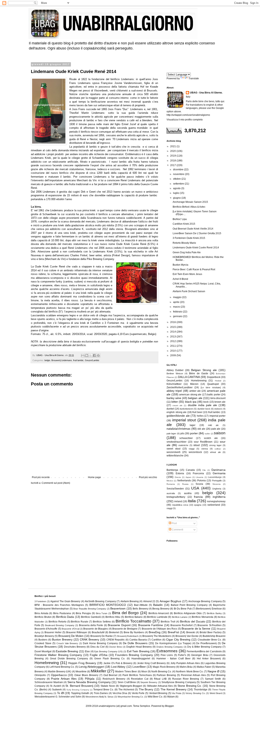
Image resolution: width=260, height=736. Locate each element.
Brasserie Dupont (119, 625)
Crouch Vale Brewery (67, 643)
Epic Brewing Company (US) (108, 651)
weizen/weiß (173, 452)
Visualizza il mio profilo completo (185, 119)
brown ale (219, 401)
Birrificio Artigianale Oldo (188, 613)
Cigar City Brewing (178, 639)
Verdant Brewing (158, 693)
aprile (176, 302)
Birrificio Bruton (43, 617)
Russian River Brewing (185, 678)
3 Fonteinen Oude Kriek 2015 (189, 238)
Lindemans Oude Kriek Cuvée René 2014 (196, 247)
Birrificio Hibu (112, 617)
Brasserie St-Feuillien (209, 625)
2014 (173, 331)
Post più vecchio (148, 477)
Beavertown (118, 608)
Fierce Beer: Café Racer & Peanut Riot (194, 269)
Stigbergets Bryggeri (131, 686)
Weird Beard (216, 693)
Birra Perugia (83, 613)
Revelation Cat (139, 678)
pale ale (215, 428)
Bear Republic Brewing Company (89, 608)
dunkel (170, 408)
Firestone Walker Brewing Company (58, 655)
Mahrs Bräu (186, 666)
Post (174, 523)
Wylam (171, 696)
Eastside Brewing (67, 651)
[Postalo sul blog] (87, 355)
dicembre (178, 169)
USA (195, 488)
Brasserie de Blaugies (95, 628)
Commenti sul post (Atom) (56, 483)
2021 (173, 146)
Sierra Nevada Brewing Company (89, 682)
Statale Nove (108, 686)
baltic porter (213, 394)
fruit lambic (78, 360)
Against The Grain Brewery (65, 601)
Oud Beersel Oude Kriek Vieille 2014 (193, 228)
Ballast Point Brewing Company (189, 605)
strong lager (215, 445)
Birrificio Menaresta (202, 617)
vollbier (217, 449)
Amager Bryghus (170, 601)
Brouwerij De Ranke (101, 636)
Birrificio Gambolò (91, 617)
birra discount (217, 398)
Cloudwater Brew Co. (210, 639)
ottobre (177, 178)
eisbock (218, 409)
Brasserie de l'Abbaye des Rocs (159, 628)
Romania (171, 484)
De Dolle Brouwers (135, 643)
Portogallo (217, 480)
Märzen (194, 384)
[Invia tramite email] (83, 355)
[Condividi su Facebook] (94, 355)
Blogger (169, 706)
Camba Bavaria (138, 639)
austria (188, 493)
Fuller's (182, 655)
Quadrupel (213, 384)
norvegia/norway (216, 501)
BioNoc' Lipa (180, 219)
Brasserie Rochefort (181, 625)
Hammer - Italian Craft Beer (173, 658)
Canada (190, 470)
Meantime (81, 671)
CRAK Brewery (89, 639)
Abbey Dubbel (175, 370)
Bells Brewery (140, 608)
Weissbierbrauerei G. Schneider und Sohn (58, 696)
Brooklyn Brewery (44, 636)
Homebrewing (199, 380)
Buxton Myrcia (180, 264)
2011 (173, 345)
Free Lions (167, 655)
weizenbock (195, 452)
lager (192, 425)
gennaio (178, 316)
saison (219, 433)
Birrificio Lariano (180, 617)
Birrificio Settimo (102, 621)
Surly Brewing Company (77, 690)
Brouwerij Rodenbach (127, 636)
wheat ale (215, 452)
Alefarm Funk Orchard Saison (189, 291)
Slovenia (216, 484)
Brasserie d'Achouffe (46, 628)
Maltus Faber (204, 666)
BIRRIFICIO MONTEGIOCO (107, 604)
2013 (173, 336)
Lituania (199, 477)
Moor (144, 671)
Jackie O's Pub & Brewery (117, 663)
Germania (219, 473)
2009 (173, 355)
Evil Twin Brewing (138, 651)
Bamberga (172, 470)
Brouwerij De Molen (70, 635)
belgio (47, 360)
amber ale (195, 390)
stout (196, 445)
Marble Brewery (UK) (59, 671)
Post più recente (41, 477)
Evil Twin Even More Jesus (187, 274)
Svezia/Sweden (175, 488)
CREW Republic (115, 639)
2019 (173, 155)
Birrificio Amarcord (158, 613)
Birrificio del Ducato (192, 621)
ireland (178, 501)
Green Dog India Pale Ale (187, 252)
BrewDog (154, 632)
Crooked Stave (43, 643)
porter (194, 433)
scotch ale (211, 438)
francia (198, 496)
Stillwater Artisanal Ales (160, 686)
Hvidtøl (218, 381)
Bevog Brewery (160, 608)
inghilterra (219, 496)
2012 (173, 341)
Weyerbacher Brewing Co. (131, 696)
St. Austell (55, 686)
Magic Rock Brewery (164, 666)
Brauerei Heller (53, 632)
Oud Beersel (110, 675)
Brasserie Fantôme (150, 625)
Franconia (198, 473)
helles (200, 415)
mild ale (213, 425)
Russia (185, 484)
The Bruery (146, 689)
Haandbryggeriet (140, 658)
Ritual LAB (160, 678)
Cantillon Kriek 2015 (184, 223)
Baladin (158, 604)
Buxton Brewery (62, 639)
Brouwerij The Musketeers (156, 636)
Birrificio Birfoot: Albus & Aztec (189, 206)
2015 (173, 327)
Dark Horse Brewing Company (100, 643)
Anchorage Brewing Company (205, 601)
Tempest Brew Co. (103, 689)
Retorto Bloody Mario (184, 242)
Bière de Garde (198, 373)
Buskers (42, 639)
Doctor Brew (115, 647)
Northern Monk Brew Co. (189, 671)
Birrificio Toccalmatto (134, 621)
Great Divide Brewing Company (69, 658)
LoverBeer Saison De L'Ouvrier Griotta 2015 (197, 233)
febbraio (178, 311)
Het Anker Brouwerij (209, 658)
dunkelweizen (186, 409)
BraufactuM (98, 632)
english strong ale (176, 412)
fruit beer (197, 412)
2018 (173, 160)
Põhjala (89, 678)
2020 (173, 151)
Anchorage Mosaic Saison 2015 (190, 202)
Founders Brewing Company (134, 655)
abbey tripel (174, 390)
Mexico (170, 481)
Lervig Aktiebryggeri (91, 666)
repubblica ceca (180, 505)
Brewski (190, 632)
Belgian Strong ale (204, 370)
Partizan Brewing (166, 675)
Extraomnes (167, 651)
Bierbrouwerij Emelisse (209, 608)
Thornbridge (200, 689)
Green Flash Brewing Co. (109, 658)
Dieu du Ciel (97, 646)
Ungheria (216, 488)
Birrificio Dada (65, 616)
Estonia (180, 473)
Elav (87, 651)
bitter (174, 401)
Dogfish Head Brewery (139, 646)
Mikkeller (98, 671)
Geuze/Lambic (92, 360)
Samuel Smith (213, 678)
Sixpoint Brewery (148, 682)
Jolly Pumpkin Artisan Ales (185, 663)
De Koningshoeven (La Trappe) (173, 643)
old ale (201, 428)
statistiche (183, 445)
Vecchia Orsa (120, 693)
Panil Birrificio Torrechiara (137, 675)
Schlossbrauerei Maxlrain (49, 682)
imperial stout (184, 420)
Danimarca (218, 469)
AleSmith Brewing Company (100, 601)
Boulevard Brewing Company (59, 625)
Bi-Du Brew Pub (183, 608)
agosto (177, 188)
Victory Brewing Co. (195, 693)
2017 (173, 165)
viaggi (191, 448)
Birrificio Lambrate (157, 617)
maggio (177, 297)
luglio (176, 193)
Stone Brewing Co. (190, 685)
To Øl (60, 693)
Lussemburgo (215, 477)
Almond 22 (149, 601)
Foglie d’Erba (98, 655)
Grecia (178, 477)
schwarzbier (186, 438)
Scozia (199, 484)
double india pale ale (202, 405)
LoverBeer (139, 666)
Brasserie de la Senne (196, 628)
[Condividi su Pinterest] (98, 355)
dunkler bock (203, 409)
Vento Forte (138, 693)
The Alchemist (126, 689)
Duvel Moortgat (43, 651)
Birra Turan (101, 613)
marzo (177, 306)
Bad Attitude (141, 605)
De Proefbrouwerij (206, 643)
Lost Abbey (118, 666)
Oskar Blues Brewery (86, 675)
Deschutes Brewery (75, 646)
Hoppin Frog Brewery (82, 663)
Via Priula (176, 693)
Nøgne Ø (213, 671)
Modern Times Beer (126, 671)
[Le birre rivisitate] (211, 387)
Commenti (177, 529)
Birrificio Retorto (57, 621)
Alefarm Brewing (129, 601)
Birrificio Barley (214, 613)
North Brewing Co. (161, 671)
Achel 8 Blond (180, 279)
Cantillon (156, 639)
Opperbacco (59, 675)
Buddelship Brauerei (214, 636)
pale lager (171, 433)
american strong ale (190, 394)
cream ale (177, 405)
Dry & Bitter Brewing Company (204, 646)
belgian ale (195, 398)
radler (207, 433)
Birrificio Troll (168, 621)
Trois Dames (101, 693)
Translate (193, 78)
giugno (177, 197)
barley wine (174, 398)
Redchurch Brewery (114, 678)
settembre (179, 183)
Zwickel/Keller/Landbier (180, 387)
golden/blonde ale (178, 415)
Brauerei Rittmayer (76, 632)
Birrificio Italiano (134, 617)
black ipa (190, 401)
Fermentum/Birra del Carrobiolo (204, 651)
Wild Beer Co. (155, 696)
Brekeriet (114, 632)
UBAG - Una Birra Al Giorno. (206, 92)
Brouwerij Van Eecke (187, 636)
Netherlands (184, 480)
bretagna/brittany (176, 497)
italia (192, 501)
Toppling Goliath (80, 693)
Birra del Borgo (125, 613)
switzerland (213, 504)
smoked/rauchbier (176, 441)
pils (182, 433)
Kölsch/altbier (174, 384)
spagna (197, 505)
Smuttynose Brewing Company (178, 682)
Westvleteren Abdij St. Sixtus (100, 696)
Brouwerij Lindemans (61, 360)
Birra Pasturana (62, 613)
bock (206, 401)
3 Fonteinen (40, 601)
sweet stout (173, 448)
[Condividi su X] (91, 355)
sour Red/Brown (203, 441)
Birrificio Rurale (79, 621)
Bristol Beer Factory (211, 632)
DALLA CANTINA (189, 377)
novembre (179, 174)
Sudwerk (57, 689)
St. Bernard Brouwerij (79, 685)
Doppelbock (213, 377)
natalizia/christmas (178, 428)
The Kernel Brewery (173, 689)
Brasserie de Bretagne (124, 628)
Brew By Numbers (134, 632)
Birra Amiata (41, 613)
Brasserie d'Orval (70, 629)
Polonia (201, 480)
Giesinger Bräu (199, 655)
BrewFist (173, 632)
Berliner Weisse (175, 373)
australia (171, 493)
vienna (204, 448)
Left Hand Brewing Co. (62, 666)
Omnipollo (40, 675)
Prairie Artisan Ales (63, 678)
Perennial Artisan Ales (193, 675)
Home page (94, 477)
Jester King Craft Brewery (151, 663)
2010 (173, 350)
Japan (188, 477)
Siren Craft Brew (127, 682)
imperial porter (217, 415)
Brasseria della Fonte (91, 625)
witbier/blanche (175, 455)
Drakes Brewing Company (169, 647)
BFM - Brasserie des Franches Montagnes (59, 605)
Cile (204, 470)
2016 (173, 322)
